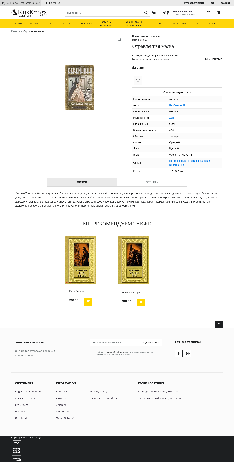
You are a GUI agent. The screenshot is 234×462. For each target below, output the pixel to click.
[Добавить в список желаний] (138, 80)
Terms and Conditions (103, 398)
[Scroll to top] (219, 324)
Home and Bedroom (106, 24)
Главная (15, 31)
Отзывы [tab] (152, 182)
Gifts (52, 23)
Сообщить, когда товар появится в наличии (155, 55)
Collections (179, 23)
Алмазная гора (131, 292)
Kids (161, 23)
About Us (61, 391)
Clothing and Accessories (134, 24)
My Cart (20, 411)
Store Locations (150, 383)
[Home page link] (31, 13)
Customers (24, 383)
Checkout (21, 418)
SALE (197, 23)
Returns (61, 398)
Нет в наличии (213, 59)
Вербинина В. (139, 39)
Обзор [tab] (82, 182)
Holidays (35, 23)
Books (19, 23)
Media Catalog (65, 418)
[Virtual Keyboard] (154, 13)
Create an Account (26, 398)
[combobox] (107, 13)
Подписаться (150, 342)
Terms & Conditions (115, 352)
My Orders (21, 404)
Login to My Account (28, 391)
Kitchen (67, 23)
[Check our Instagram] (187, 353)
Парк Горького (77, 291)
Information (66, 383)
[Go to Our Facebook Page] (179, 353)
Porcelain (86, 23)
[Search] (146, 12)
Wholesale (62, 411)
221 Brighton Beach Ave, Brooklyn (158, 391)
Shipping (61, 404)
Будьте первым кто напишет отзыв (150, 59)
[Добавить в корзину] (88, 302)
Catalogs (213, 23)
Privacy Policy (98, 391)
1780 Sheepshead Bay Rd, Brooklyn (159, 398)
